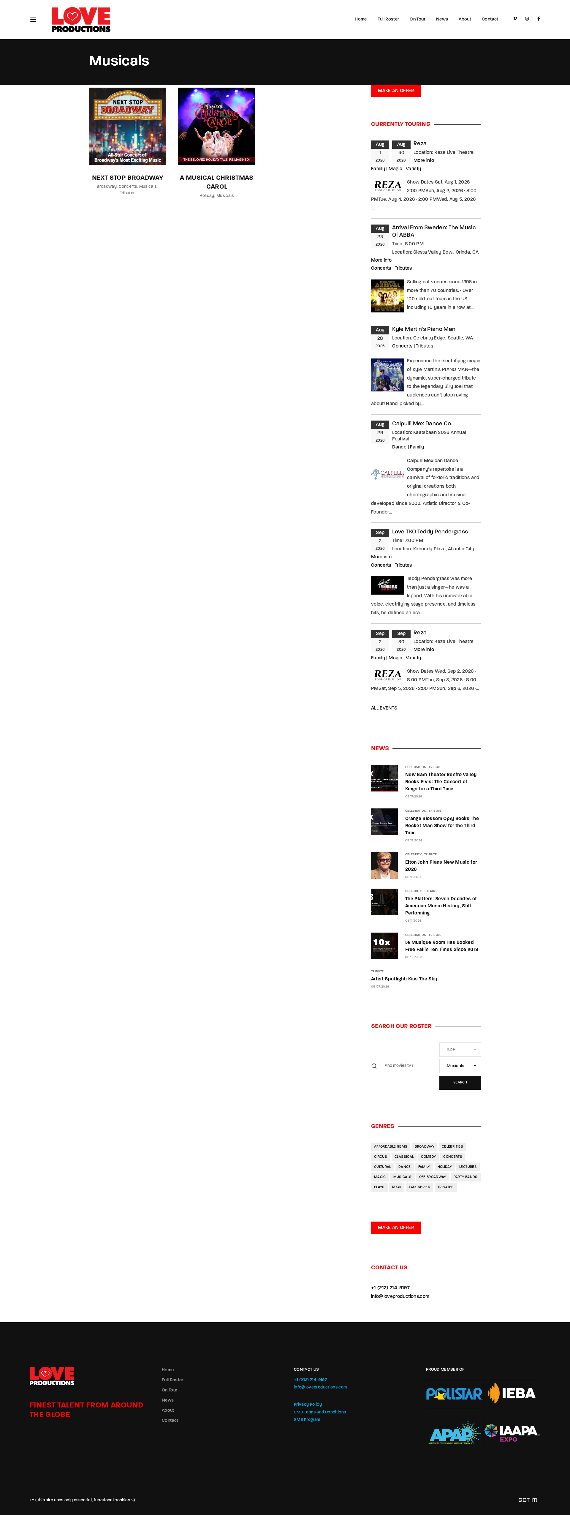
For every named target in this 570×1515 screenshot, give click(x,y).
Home (361, 19)
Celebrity (413, 854)
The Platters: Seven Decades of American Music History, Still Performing (441, 906)
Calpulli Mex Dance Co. (422, 424)
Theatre (430, 891)
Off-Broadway (432, 1177)
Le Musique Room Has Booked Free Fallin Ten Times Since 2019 (441, 946)
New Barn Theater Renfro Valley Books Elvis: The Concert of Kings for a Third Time (441, 782)
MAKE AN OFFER (396, 91)
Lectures (468, 1167)
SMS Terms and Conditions (320, 1412)
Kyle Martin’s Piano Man (423, 329)
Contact (490, 19)
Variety (413, 169)
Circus (380, 1157)
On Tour (417, 19)
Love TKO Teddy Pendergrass (430, 532)
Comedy (428, 1157)
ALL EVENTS (384, 708)
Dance (399, 447)
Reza (420, 144)
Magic (395, 169)
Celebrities (452, 1147)
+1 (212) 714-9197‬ (390, 1288)
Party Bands (466, 1177)
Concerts (128, 186)
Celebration (416, 767)
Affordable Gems (390, 1147)
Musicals (148, 186)
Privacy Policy (308, 1404)
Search (460, 1082)
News (442, 19)
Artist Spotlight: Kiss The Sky (404, 979)
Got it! (528, 1500)
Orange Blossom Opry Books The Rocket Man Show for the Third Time (442, 825)
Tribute (435, 767)
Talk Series (419, 1187)
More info (424, 160)
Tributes (128, 193)
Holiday (207, 196)
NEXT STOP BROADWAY (127, 178)
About (465, 19)
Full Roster (388, 19)
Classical (404, 1157)
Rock (396, 1187)
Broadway (106, 186)
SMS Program (307, 1420)
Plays (379, 1187)
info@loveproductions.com (400, 1296)
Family (378, 169)
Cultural (382, 1167)
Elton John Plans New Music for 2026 (441, 866)
